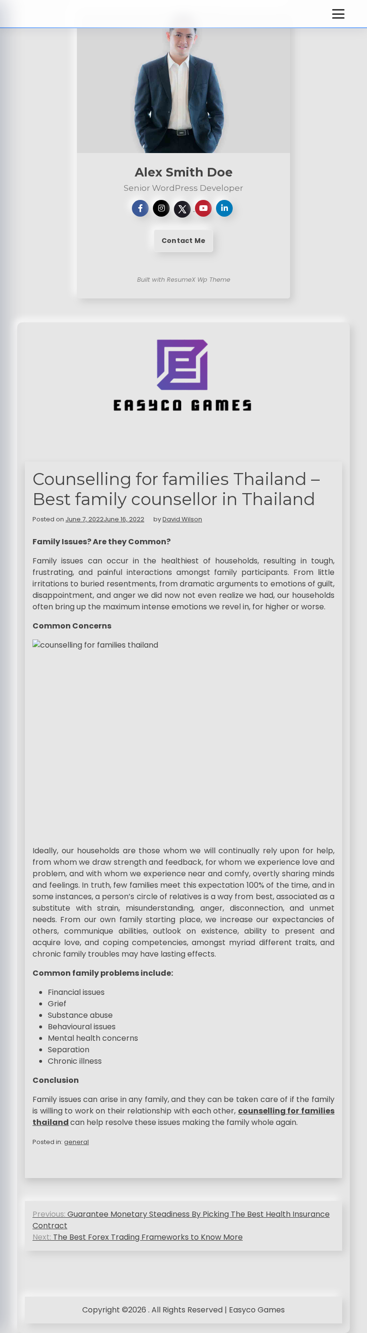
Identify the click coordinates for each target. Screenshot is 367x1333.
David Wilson (182, 519)
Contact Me (183, 240)
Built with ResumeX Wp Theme (183, 279)
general (76, 1141)
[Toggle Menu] (338, 13)
